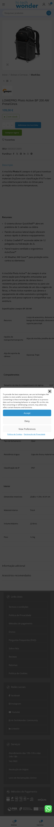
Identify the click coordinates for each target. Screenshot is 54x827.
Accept (27, 412)
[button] (49, 391)
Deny (27, 420)
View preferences (27, 428)
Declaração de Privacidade (34, 434)
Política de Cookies (14, 434)
